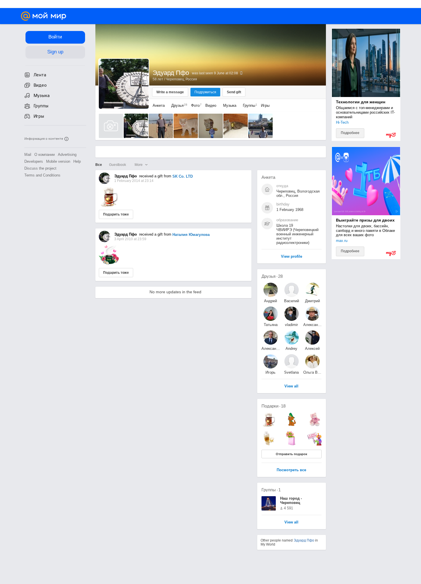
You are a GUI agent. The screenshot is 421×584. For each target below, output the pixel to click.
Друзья (177, 105)
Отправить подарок (291, 454)
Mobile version (58, 161)
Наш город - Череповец (291, 500)
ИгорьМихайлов (270, 372)
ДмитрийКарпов (312, 301)
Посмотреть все (291, 470)
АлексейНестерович (312, 348)
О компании (44, 154)
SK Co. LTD (182, 176)
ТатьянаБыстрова (270, 325)
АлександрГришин (270, 348)
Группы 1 (271, 489)
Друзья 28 (272, 276)
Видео (211, 105)
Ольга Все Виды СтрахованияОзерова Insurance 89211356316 (312, 372)
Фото (195, 105)
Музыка (229, 105)
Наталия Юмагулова (191, 234)
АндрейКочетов (270, 301)
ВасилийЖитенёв (291, 301)
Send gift (234, 92)
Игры (265, 105)
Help (77, 161)
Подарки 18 (273, 405)
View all (291, 522)
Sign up (55, 52)
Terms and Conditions (42, 175)
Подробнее (350, 133)
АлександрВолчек (312, 325)
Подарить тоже (116, 214)
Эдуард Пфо (304, 540)
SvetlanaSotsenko (291, 372)
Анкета (159, 105)
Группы (248, 105)
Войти (55, 37)
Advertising (67, 154)
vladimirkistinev (291, 325)
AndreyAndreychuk (291, 348)
